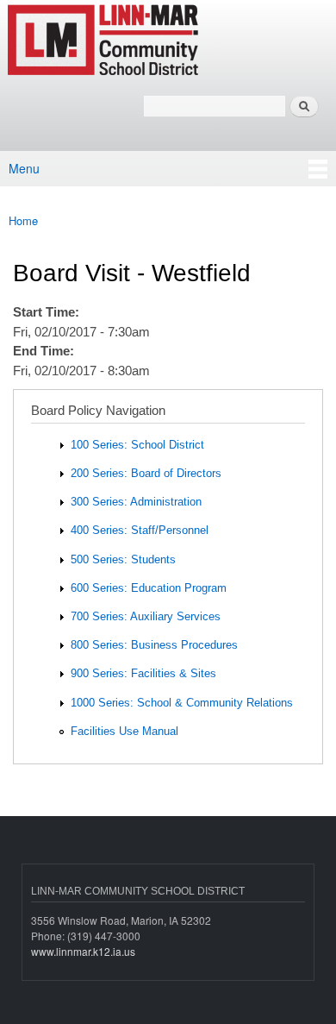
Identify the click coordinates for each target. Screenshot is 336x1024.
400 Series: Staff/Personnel (139, 530)
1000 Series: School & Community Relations (182, 702)
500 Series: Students (123, 559)
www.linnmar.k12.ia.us (83, 951)
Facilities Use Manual (124, 731)
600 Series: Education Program (149, 587)
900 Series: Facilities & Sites (143, 673)
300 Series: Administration (136, 501)
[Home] (157, 41)
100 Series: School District (137, 444)
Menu (24, 168)
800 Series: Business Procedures (154, 644)
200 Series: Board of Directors (146, 473)
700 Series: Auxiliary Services (146, 616)
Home (23, 220)
